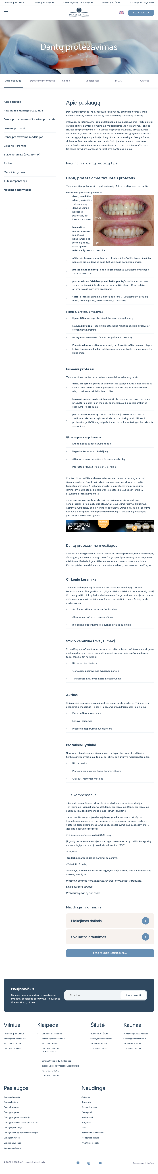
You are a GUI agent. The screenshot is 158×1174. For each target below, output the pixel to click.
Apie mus (85, 1097)
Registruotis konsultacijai (110, 953)
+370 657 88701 (50, 1043)
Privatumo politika (90, 1143)
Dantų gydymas (11, 1112)
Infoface (149, 1163)
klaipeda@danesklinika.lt (53, 1038)
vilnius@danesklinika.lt (15, 1038)
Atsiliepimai (87, 1117)
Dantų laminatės (12, 1137)
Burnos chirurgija (12, 1097)
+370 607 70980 (50, 1070)
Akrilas (8, 163)
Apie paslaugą (12, 101)
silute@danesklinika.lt (101, 1038)
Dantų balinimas (11, 1107)
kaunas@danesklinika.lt (134, 1038)
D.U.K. (84, 1127)
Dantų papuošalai (12, 1143)
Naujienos (86, 1122)
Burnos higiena (11, 1102)
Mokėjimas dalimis (86, 920)
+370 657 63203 (98, 1043)
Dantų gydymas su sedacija (17, 1117)
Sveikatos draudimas (88, 937)
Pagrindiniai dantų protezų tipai (24, 110)
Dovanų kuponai (89, 1107)
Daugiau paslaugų (12, 1148)
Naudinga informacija (17, 189)
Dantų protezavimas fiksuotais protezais (29, 119)
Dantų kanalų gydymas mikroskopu (21, 1132)
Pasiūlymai (86, 1112)
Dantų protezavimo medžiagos (23, 137)
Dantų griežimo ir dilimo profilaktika (21, 1122)
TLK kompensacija (15, 181)
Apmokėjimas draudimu (92, 1132)
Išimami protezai (14, 128)
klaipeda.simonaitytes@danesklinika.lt (60, 1066)
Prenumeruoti (133, 995)
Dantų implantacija (13, 1127)
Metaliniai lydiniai (14, 172)
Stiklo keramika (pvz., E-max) (22, 154)
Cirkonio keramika (15, 145)
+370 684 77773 (12, 1043)
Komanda (86, 1102)
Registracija (141, 12)
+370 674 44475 (132, 1043)
